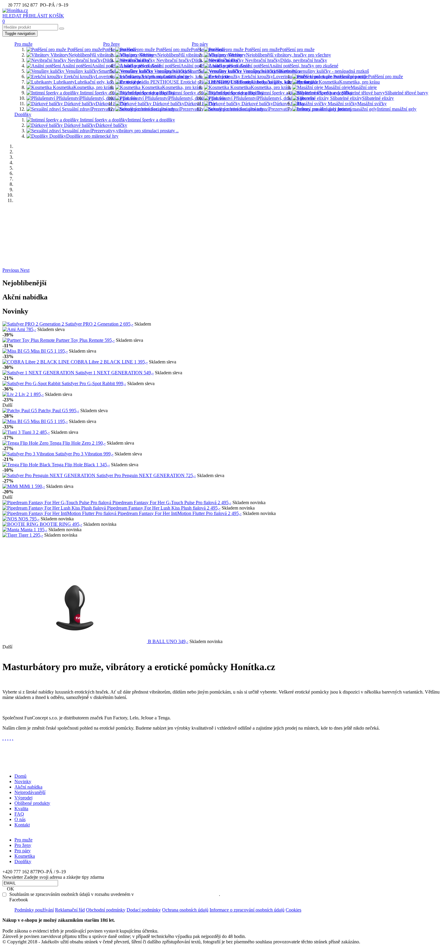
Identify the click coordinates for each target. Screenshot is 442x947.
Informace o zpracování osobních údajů (247, 909)
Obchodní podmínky (105, 909)
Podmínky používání (34, 909)
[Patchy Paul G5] (20, 410)
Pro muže (23, 44)
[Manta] (11, 529)
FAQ (19, 814)
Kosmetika (83, 87)
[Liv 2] (10, 394)
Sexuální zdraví (120, 109)
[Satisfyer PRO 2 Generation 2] (33, 323)
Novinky (22, 781)
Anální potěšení (111, 65)
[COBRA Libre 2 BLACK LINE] (36, 361)
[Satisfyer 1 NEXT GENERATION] (38, 372)
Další (7, 405)
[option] (221, 210)
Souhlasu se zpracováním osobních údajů (177, 894)
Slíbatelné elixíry (361, 98)
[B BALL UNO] (75, 641)
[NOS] (10, 518)
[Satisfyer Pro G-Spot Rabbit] (32, 383)
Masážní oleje (350, 87)
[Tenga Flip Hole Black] (27, 464)
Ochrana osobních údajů (185, 909)
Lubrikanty (96, 81)
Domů (20, 776)
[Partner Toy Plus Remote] (29, 340)
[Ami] (9, 329)
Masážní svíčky (357, 103)
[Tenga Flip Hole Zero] (26, 443)
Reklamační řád (70, 909)
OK (10, 888)
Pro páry (200, 44)
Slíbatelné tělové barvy (384, 92)
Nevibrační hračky (108, 60)
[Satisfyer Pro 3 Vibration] (28, 453)
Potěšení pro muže (101, 49)
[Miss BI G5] (16, 351)
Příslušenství (96, 98)
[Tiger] (10, 535)
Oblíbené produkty (32, 803)
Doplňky (22, 114)
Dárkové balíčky (95, 103)
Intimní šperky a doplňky (127, 92)
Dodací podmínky (144, 909)
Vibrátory (101, 54)
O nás (20, 819)
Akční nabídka (28, 786)
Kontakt (22, 824)
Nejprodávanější (29, 792)
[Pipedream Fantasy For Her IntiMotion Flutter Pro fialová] (60, 513)
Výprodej (23, 797)
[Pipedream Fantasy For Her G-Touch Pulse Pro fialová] (57, 502)
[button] (11, 270)
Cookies (293, 909)
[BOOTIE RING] (21, 524)
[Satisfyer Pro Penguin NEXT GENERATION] (49, 475)
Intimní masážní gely (376, 109)
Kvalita (21, 808)
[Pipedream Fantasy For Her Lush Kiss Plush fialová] (54, 507)
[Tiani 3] (12, 432)
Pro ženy (111, 44)
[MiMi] (10, 486)
